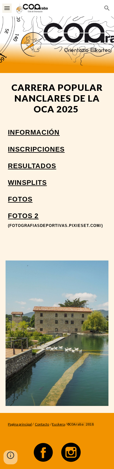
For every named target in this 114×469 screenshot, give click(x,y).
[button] (7, 8)
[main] (57, 163)
